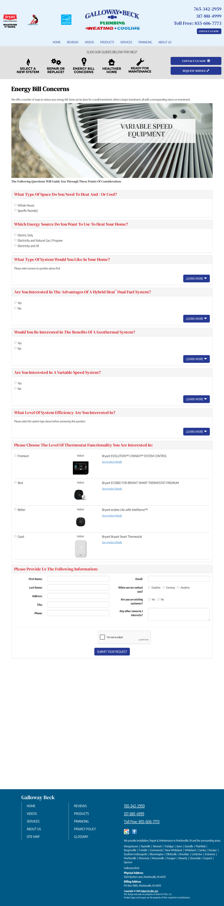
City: (39, 604)
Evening (170, 587)
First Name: (35, 579)
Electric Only (25, 235)
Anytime (185, 587)
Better (21, 510)
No (19, 308)
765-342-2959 (134, 805)
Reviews (72, 42)
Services (126, 42)
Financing (145, 42)
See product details (112, 462)
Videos (89, 42)
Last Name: (35, 587)
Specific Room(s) (28, 210)
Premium (23, 456)
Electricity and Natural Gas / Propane (40, 240)
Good (21, 536)
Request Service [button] (194, 71)
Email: (139, 579)
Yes (20, 303)
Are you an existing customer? (132, 601)
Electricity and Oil (28, 246)
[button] (112, 651)
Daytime (156, 587)
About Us (164, 42)
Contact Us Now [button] (209, 31)
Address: (37, 596)
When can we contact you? (130, 589)
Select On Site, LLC (149, 891)
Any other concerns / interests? (131, 613)
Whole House (26, 205)
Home (57, 42)
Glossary (81, 836)
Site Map (33, 836)
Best (20, 483)
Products (107, 42)
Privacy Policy (85, 829)
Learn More (195, 278)
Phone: (38, 613)
